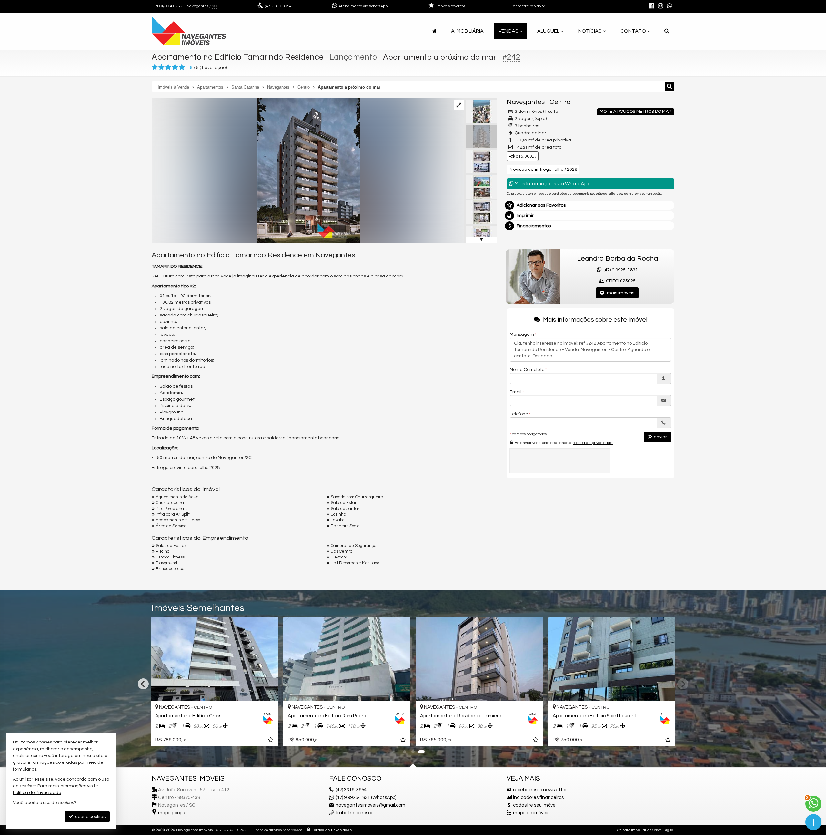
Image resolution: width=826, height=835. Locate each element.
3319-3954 (278, 6)
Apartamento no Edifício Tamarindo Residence (238, 57)
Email (515, 392)
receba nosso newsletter (540, 789)
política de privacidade (592, 443)
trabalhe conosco (354, 813)
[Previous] (143, 683)
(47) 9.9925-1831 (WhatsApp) (366, 797)
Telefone (519, 414)
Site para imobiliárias (633, 830)
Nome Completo (527, 369)
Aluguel (548, 31)
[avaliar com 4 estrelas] (175, 67)
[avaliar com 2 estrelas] (161, 67)
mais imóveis (619, 293)
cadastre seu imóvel (535, 805)
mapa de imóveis (531, 813)
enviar (660, 437)
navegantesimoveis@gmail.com (370, 805)
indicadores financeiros (538, 797)
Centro (559, 102)
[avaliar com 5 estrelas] (182, 67)
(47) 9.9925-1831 (619, 270)
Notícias (590, 31)
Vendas (509, 31)
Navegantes (526, 102)
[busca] (667, 31)
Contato (633, 31)
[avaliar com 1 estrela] (155, 67)
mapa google (172, 813)
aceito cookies (90, 816)
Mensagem (522, 334)
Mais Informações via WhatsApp (552, 183)
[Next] (682, 683)
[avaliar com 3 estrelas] (168, 67)
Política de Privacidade (332, 830)
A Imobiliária (467, 31)
